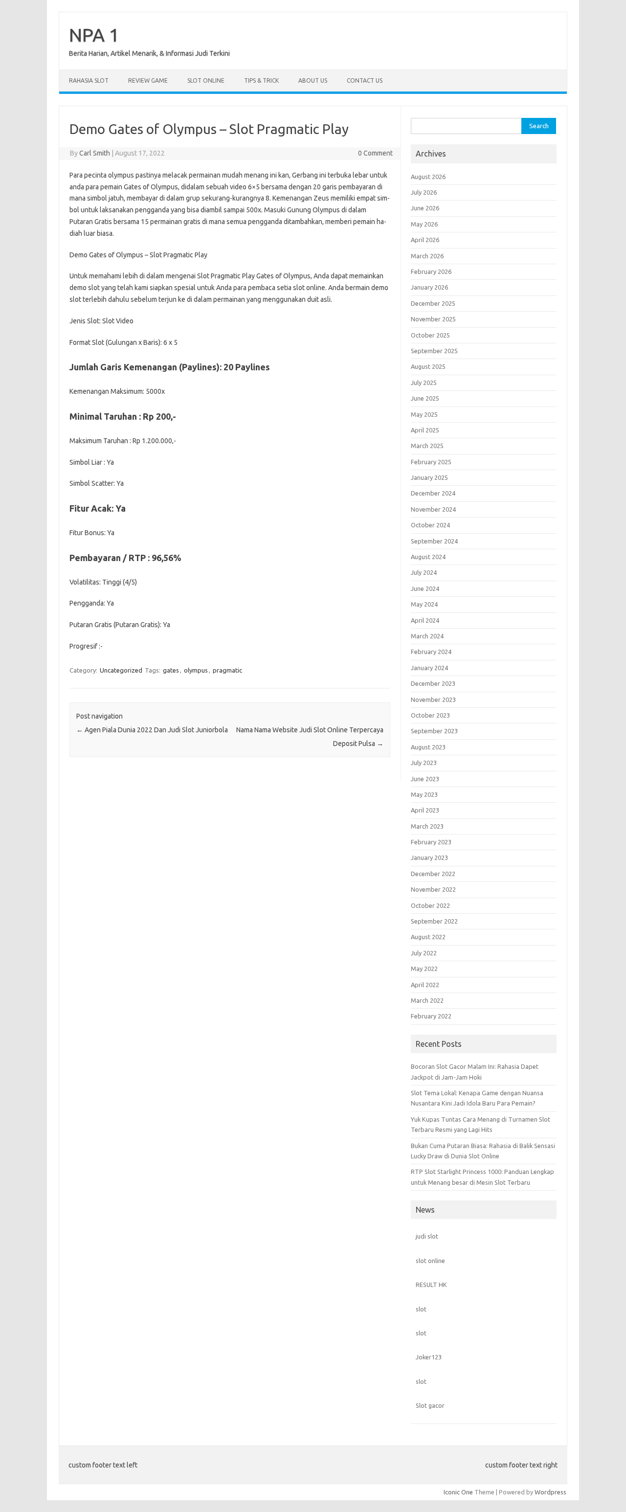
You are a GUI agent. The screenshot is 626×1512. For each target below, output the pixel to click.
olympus (196, 670)
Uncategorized (121, 670)
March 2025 (427, 445)
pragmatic (227, 670)
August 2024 (428, 556)
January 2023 (429, 857)
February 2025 (431, 461)
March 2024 (427, 635)
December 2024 (433, 493)
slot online (430, 1260)
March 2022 (427, 1000)
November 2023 (433, 699)
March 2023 (427, 826)
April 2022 (425, 984)
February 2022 (431, 1016)
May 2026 (424, 224)
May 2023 (424, 794)
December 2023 (433, 683)
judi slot (427, 1236)
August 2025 (428, 366)
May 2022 (424, 968)
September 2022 (434, 921)
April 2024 (425, 620)
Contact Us (364, 80)
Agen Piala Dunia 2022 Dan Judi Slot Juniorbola (152, 730)
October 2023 (430, 715)
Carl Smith (94, 153)
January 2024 (429, 667)
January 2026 (429, 287)
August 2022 (428, 936)
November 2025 (433, 319)
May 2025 (424, 414)
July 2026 (424, 192)
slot (421, 1309)
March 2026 (427, 255)
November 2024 (433, 509)
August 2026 (428, 176)
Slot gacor (430, 1405)
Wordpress (550, 1492)
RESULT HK (431, 1284)
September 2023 (434, 730)
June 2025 (425, 398)
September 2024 (434, 541)
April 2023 (425, 810)
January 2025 (429, 477)
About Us (312, 80)
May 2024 (424, 604)
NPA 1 (94, 34)
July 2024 (424, 572)
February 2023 (431, 841)
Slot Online (205, 80)
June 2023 (425, 778)
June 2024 (425, 588)
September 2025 (434, 350)
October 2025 (430, 335)
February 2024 (431, 651)
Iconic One (458, 1492)
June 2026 (425, 207)
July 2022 (424, 952)
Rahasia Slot (89, 80)
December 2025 (433, 303)
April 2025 (425, 430)
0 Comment (375, 153)
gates (171, 670)
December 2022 (433, 873)
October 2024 (430, 524)
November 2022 (433, 889)
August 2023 (428, 747)
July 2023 (424, 762)
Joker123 (429, 1357)
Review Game (148, 80)
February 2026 (431, 271)
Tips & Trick (261, 80)
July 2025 (424, 382)
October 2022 (430, 905)
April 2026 (425, 239)
